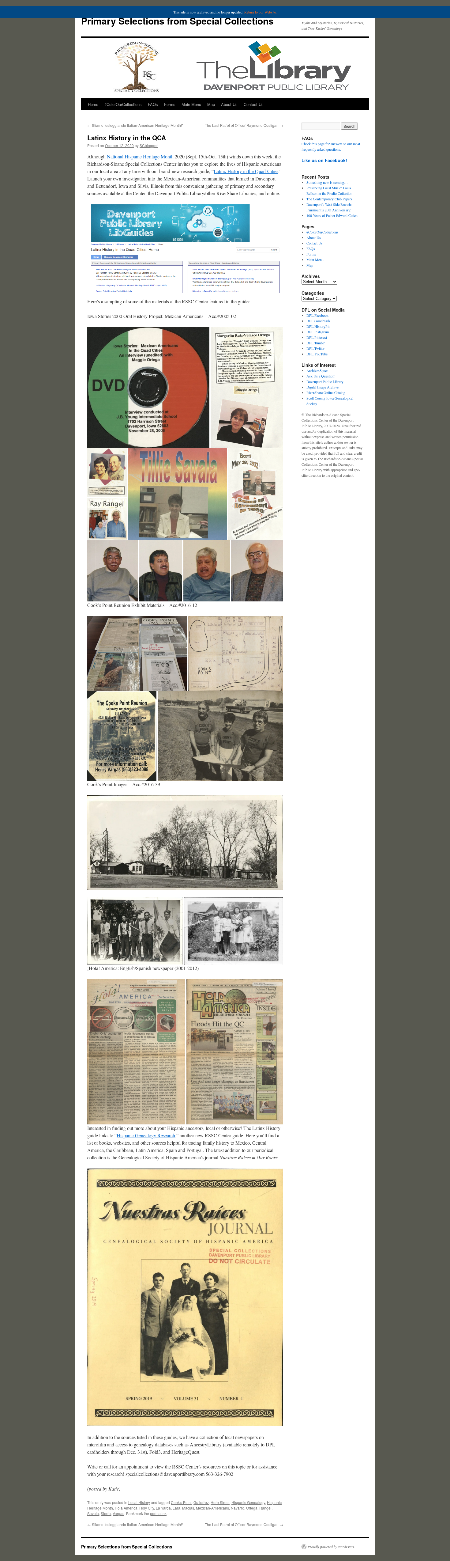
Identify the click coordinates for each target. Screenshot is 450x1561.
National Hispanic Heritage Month (140, 156)
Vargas (118, 1513)
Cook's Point (181, 1502)
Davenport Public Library (324, 381)
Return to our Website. (260, 11)
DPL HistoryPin (318, 326)
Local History (139, 1502)
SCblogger (149, 145)
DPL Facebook (317, 315)
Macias (188, 1507)
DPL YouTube (317, 353)
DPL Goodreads (318, 320)
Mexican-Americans (212, 1507)
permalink (158, 1513)
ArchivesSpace (317, 370)
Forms (169, 104)
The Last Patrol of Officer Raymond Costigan (244, 125)
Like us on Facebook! (324, 160)
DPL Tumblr (315, 342)
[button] (148, 387)
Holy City (146, 1507)
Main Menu (191, 104)
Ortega (251, 1507)
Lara (176, 1507)
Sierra (106, 1513)
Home (93, 104)
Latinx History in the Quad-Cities (246, 171)
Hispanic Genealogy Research (146, 1135)
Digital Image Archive (322, 387)
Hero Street (220, 1502)
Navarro (237, 1507)
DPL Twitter (315, 348)
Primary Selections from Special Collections (177, 20)
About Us (229, 104)
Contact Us (254, 104)
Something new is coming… (327, 182)
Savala (93, 1513)
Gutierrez (201, 1502)
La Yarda (163, 1507)
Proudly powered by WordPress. (331, 1546)
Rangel (265, 1507)
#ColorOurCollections (123, 104)
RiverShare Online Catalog (325, 392)
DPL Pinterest (316, 337)
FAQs (153, 104)
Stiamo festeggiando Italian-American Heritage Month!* (135, 125)
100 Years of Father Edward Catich (332, 215)
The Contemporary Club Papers (329, 198)
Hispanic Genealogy (248, 1502)
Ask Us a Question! (321, 375)
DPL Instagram (317, 331)
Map (211, 104)
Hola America (126, 1507)
